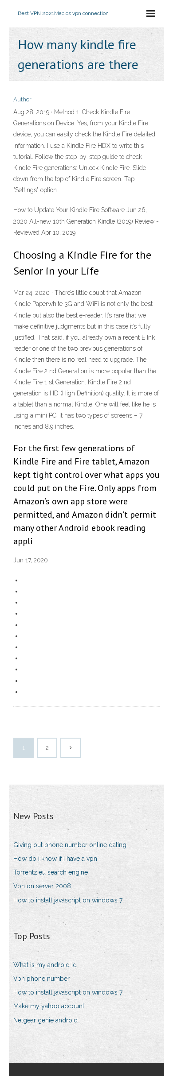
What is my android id (45, 964)
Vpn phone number (41, 978)
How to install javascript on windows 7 (67, 900)
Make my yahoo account (48, 1006)
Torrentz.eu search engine (50, 872)
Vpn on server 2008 (42, 886)
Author (22, 99)
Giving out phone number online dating (69, 844)
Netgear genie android (45, 1020)
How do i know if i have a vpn (55, 858)
